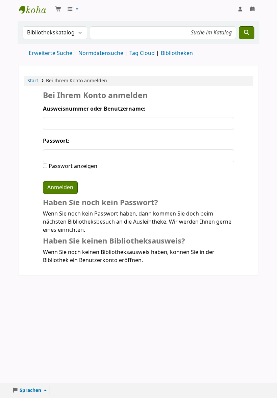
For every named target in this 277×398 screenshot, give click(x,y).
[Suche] (246, 32)
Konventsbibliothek (36, 9)
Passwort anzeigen (72, 166)
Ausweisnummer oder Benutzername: (94, 109)
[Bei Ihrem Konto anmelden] (240, 9)
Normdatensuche (100, 53)
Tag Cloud (142, 53)
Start (32, 80)
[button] (58, 9)
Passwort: (56, 141)
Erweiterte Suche (50, 53)
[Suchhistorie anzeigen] (252, 9)
